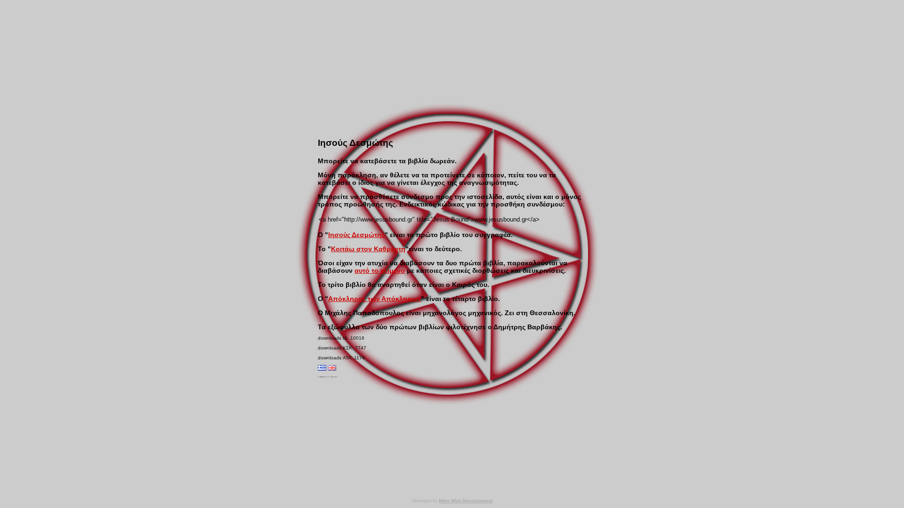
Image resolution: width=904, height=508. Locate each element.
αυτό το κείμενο (380, 270)
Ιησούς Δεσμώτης (356, 234)
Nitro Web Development (465, 500)
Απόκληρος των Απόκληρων (374, 298)
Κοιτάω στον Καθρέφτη (368, 249)
